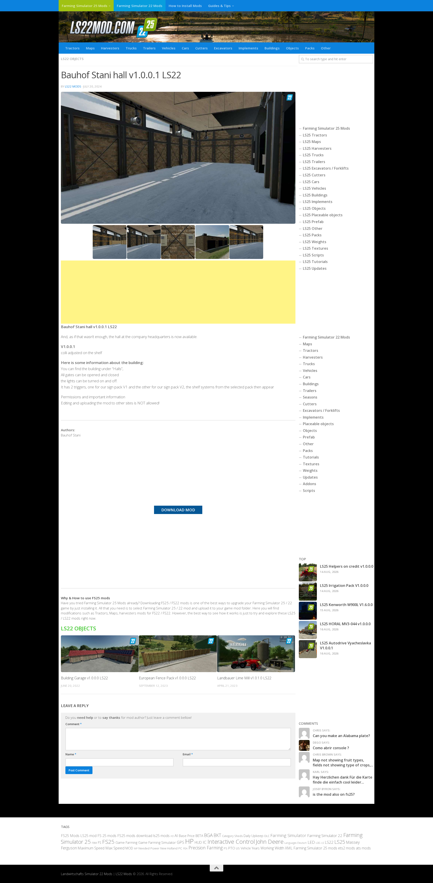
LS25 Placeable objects (323, 214)
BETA (199, 835)
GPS (180, 842)
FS (99, 842)
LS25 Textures (315, 248)
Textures (311, 463)
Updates (310, 477)
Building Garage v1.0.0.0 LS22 (84, 678)
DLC (266, 836)
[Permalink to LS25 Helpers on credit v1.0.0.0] (308, 572)
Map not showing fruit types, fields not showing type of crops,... (343, 763)
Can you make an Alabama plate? (341, 735)
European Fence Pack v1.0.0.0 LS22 (167, 678)
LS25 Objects (314, 208)
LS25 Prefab (313, 221)
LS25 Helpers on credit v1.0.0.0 (346, 566)
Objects (292, 48)
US (238, 848)
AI (176, 835)
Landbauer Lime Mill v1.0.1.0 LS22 (244, 678)
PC (180, 848)
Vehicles (168, 48)
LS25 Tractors (315, 135)
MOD (129, 848)
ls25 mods (161, 835)
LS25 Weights (314, 241)
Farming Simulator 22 (324, 835)
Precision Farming (206, 848)
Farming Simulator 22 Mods (139, 5)
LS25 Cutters (314, 175)
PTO (231, 848)
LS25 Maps (312, 141)
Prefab (309, 437)
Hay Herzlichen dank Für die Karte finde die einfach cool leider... (342, 780)
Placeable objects (318, 423)
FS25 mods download (134, 835)
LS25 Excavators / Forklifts (326, 168)
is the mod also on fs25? (334, 794)
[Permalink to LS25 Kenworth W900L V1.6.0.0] (308, 611)
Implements (248, 48)
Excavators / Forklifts (321, 410)
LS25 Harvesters (317, 148)
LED (311, 842)
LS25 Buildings (315, 195)
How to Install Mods (185, 5)
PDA (185, 848)
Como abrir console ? (331, 747)
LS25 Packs (312, 235)
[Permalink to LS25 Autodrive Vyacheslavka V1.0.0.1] (308, 649)
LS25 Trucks (313, 154)
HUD (198, 842)
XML (289, 848)
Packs (310, 48)
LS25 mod (88, 835)
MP (136, 848)
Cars (185, 48)
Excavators (223, 48)
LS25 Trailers (314, 161)
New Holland (168, 848)
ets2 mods (346, 848)
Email (188, 754)
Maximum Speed (91, 848)
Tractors (72, 48)
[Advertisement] (178, 292)
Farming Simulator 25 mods (315, 848)
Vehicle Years (250, 848)
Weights (310, 470)
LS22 (329, 842)
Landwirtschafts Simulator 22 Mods (86, 874)
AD (172, 836)
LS (322, 842)
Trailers (149, 48)
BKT (217, 835)
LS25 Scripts (313, 255)
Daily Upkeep (253, 835)
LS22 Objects (72, 58)
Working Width (272, 848)
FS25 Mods (70, 835)
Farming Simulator (288, 835)
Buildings (272, 48)
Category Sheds (232, 836)
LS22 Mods (73, 86)
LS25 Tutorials (315, 261)
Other (326, 48)
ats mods (363, 848)
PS (225, 848)
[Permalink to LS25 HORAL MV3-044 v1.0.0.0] (308, 630)
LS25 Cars (311, 181)
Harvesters (110, 48)
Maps (90, 48)
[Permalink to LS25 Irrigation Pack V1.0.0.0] (308, 592)
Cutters (201, 48)
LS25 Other (312, 228)
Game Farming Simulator (157, 842)
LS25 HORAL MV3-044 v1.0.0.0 (345, 623)
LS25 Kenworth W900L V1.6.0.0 (346, 604)
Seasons (310, 397)
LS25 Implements (317, 201)
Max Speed (114, 848)
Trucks (131, 48)
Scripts (309, 490)
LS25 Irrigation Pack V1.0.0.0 (344, 585)
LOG (318, 842)
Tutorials (311, 457)
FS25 (108, 841)
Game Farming (126, 842)
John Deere (269, 841)
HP (189, 841)
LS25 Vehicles (314, 188)
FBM (94, 842)
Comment (73, 724)
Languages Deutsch (295, 842)
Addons (309, 483)
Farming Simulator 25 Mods (84, 5)
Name (70, 754)
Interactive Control (231, 841)
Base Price (187, 836)
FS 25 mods (106, 835)
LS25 (339, 842)
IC (205, 842)
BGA (208, 835)
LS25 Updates (315, 268)
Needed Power (148, 848)
